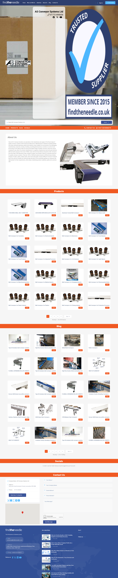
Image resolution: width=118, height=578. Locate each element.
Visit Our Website (104, 128)
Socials (27, 128)
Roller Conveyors (93, 347)
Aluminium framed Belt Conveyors (70, 213)
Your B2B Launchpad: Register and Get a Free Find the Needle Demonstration (62, 566)
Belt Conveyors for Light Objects (97, 259)
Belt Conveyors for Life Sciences (70, 259)
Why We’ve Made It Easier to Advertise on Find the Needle (62, 551)
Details (27, 215)
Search (105, 122)
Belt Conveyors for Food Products (17, 259)
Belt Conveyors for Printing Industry (71, 305)
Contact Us (55, 2)
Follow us (80, 536)
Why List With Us (31, 2)
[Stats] (19, 500)
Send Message (49, 522)
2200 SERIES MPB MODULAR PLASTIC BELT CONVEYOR (49, 213)
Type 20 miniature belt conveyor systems (45, 394)
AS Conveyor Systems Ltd (49, 11)
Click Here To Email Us (16, 495)
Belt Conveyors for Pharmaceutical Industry (100, 282)
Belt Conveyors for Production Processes (99, 305)
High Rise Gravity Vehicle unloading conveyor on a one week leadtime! (52, 347)
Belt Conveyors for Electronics (70, 236)
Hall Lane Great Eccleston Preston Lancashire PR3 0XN (22, 486)
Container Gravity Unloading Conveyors (99, 394)
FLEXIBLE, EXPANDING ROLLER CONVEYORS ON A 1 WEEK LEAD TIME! (26, 371)
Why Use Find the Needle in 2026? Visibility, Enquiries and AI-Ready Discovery (62, 536)
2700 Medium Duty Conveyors (69, 417)
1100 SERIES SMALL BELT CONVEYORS (18, 213)
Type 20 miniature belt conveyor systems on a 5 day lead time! (24, 347)
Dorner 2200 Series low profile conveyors (19, 394)
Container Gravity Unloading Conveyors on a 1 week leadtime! (50, 440)
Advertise (39, 2)
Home (24, 2)
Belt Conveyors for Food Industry (97, 236)
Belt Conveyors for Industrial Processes (45, 259)
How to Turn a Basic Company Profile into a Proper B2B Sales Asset (61, 543)
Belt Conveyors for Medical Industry (44, 282)
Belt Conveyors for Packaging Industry (71, 282)
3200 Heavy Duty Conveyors (42, 417)
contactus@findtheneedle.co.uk (14, 540)
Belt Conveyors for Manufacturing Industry (19, 282)
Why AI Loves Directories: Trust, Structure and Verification (62, 558)
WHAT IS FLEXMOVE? (94, 371)
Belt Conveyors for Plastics (42, 305)
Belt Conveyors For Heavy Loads (97, 213)
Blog (50, 2)
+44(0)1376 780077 (17, 552)
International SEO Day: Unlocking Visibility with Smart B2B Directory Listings (62, 573)
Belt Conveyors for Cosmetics (16, 236)
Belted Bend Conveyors (68, 347)
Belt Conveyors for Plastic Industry (17, 305)
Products (14, 128)
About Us (45, 2)
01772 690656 (56, 14)
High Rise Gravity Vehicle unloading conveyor (73, 371)
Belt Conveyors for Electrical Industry (44, 236)
